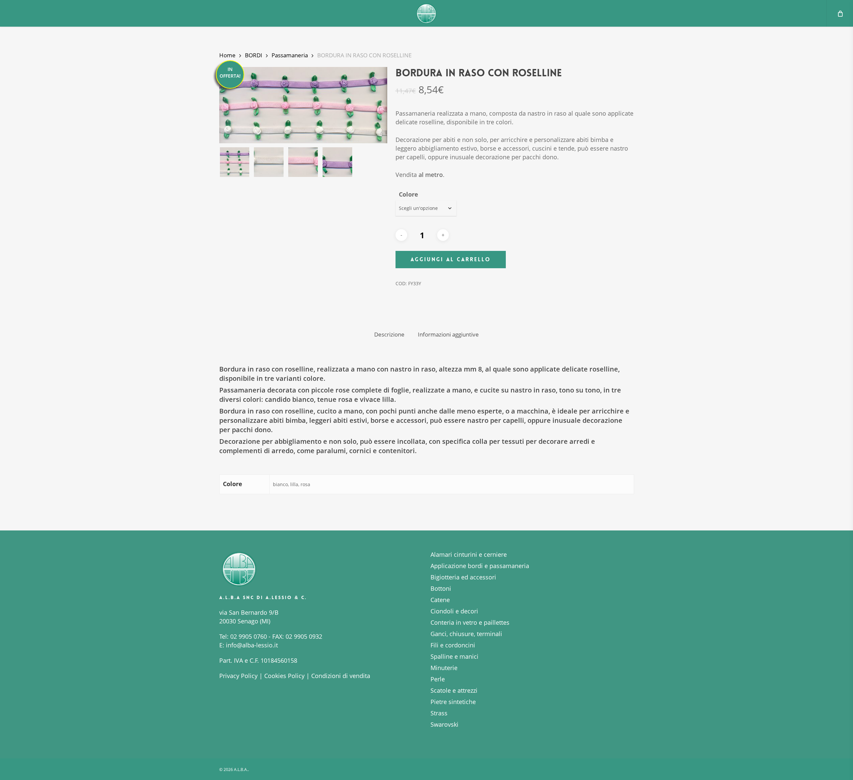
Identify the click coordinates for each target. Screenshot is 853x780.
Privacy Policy (238, 676)
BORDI (253, 55)
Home (227, 55)
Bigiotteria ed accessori (463, 577)
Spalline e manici (454, 656)
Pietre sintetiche (453, 702)
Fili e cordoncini (452, 645)
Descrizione (389, 334)
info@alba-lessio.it (252, 645)
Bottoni (440, 588)
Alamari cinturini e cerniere (468, 554)
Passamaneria (290, 55)
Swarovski (444, 724)
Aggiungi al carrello (451, 259)
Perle (437, 679)
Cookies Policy (284, 676)
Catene (440, 600)
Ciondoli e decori (454, 611)
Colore (408, 194)
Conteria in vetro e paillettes (469, 622)
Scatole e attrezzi (453, 690)
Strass (438, 713)
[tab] (389, 335)
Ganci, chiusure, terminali (466, 634)
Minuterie (443, 668)
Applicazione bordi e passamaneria (479, 566)
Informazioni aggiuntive (448, 334)
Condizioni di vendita (340, 676)
